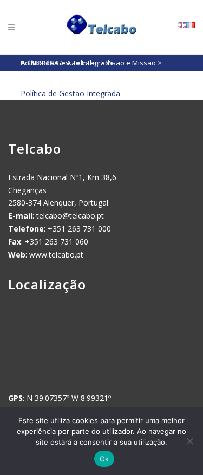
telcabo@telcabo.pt (70, 215)
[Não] (189, 441)
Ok (104, 458)
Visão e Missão (131, 63)
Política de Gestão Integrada (70, 93)
